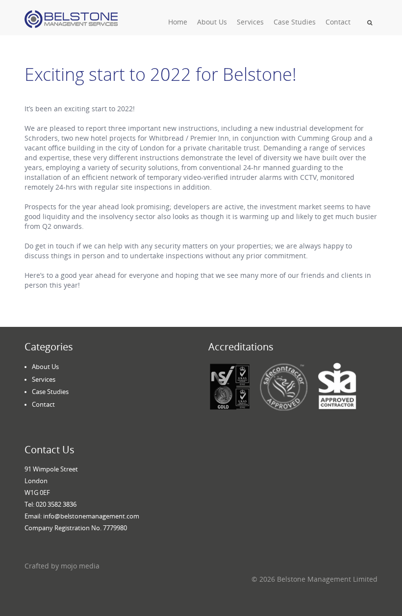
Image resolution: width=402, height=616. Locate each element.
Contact (338, 21)
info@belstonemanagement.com (91, 516)
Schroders (41, 138)
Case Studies (295, 21)
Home (177, 21)
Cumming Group (325, 138)
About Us (212, 21)
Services (250, 21)
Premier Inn (209, 138)
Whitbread (166, 138)
